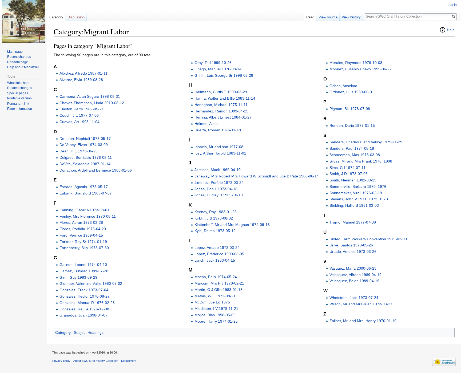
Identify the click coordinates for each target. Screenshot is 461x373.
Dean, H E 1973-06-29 (78, 151)
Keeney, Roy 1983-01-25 (215, 212)
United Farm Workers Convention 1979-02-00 (368, 239)
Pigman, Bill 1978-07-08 (349, 109)
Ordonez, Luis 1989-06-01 (351, 92)
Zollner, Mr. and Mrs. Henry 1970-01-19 (362, 321)
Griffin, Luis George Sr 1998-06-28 (223, 75)
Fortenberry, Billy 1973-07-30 (84, 248)
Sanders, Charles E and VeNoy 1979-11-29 (365, 142)
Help (451, 30)
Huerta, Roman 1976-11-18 (217, 130)
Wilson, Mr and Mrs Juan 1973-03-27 (360, 304)
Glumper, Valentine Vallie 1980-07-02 (90, 283)
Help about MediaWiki (23, 67)
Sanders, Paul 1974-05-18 (351, 148)
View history (351, 17)
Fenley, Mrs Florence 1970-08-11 (87, 216)
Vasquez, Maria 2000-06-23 (352, 268)
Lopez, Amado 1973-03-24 (217, 247)
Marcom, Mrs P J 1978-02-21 (219, 283)
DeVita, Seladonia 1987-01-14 (84, 164)
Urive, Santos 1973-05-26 (351, 245)
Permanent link (18, 104)
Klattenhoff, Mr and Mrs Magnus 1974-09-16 (232, 224)
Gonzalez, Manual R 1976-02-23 (87, 303)
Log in (452, 5)
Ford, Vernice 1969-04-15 (81, 235)
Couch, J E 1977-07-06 (79, 115)
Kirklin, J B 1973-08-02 (213, 218)
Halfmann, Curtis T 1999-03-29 (220, 92)
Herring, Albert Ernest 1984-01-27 (223, 117)
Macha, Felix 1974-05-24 (215, 277)
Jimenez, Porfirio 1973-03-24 (219, 182)
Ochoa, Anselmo (343, 86)
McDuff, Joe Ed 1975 (212, 302)
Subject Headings (89, 332)
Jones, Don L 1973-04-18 (215, 189)
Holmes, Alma (206, 123)
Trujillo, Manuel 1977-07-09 (352, 222)
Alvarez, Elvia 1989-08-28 (81, 80)
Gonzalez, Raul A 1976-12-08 (84, 309)
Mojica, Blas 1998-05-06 (215, 315)
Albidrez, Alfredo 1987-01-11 (83, 73)
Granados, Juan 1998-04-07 (83, 315)
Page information (19, 109)
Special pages (17, 93)
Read (310, 17)
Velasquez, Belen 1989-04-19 (354, 281)
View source (328, 17)
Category (63, 332)
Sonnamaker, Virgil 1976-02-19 (355, 193)
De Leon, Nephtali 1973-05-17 (85, 138)
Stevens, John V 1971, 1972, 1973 (358, 199)
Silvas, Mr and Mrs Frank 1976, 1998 (360, 161)
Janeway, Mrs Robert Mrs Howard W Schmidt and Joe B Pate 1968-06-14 (256, 176)
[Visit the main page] (23, 21)
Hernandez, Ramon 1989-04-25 (221, 111)
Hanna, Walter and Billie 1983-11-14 (224, 98)
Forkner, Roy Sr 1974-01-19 (83, 242)
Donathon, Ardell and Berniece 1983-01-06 (95, 170)
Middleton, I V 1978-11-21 (216, 308)
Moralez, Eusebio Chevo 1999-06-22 (360, 69)
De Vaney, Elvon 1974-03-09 (83, 145)
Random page (17, 62)
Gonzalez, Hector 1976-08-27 (84, 296)
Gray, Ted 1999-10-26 (213, 62)
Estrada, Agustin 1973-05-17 (83, 187)
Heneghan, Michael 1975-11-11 (221, 105)
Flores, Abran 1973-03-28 (81, 222)
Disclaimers (128, 360)
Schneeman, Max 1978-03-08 (354, 155)
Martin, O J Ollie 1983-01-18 (218, 289)
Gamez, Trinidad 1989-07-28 (83, 271)
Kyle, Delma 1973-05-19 (215, 231)
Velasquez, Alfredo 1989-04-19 (355, 275)
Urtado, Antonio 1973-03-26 (352, 251)
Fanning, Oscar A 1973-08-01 (84, 210)
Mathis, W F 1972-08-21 (215, 296)
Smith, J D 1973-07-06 (348, 174)
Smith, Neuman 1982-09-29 (352, 180)
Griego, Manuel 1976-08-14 (217, 69)
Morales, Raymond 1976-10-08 (355, 62)
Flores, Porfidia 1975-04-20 (82, 229)
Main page (15, 52)
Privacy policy (61, 360)
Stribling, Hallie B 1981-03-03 (354, 205)
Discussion (76, 17)
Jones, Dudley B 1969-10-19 (218, 195)
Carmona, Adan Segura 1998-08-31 (89, 96)
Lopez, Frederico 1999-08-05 (219, 254)
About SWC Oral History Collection (95, 360)
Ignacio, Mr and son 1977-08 (218, 147)
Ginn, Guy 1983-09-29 (78, 277)
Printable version (19, 98)
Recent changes (19, 57)
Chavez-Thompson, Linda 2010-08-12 (91, 103)
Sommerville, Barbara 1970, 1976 (357, 186)
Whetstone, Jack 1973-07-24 (353, 297)
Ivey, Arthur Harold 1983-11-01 (220, 153)
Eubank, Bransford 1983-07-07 (85, 193)
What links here (18, 83)
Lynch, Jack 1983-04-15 (214, 260)
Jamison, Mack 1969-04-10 (217, 170)
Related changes (19, 88)
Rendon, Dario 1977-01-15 (352, 125)
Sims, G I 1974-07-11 (347, 167)
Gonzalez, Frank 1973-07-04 (83, 290)
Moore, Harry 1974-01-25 (216, 321)
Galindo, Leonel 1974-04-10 (83, 264)
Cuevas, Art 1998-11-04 (79, 122)
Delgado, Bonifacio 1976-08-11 (85, 157)
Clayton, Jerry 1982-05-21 (81, 109)
